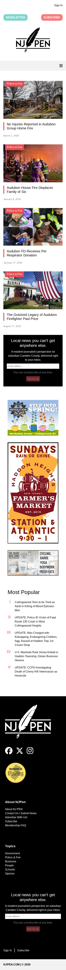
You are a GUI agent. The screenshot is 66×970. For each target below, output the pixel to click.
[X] (19, 753)
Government (12, 853)
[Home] (30, 726)
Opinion (10, 873)
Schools (10, 869)
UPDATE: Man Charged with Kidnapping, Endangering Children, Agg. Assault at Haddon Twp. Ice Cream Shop (36, 638)
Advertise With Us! (16, 817)
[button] (33, 41)
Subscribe (52, 17)
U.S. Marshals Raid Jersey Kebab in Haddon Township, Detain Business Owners (36, 656)
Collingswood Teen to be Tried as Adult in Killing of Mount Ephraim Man (35, 606)
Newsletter (15, 17)
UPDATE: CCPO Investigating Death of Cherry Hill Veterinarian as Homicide (36, 671)
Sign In (58, 5)
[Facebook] (9, 753)
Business (10, 861)
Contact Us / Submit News (21, 813)
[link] (33, 418)
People (9, 865)
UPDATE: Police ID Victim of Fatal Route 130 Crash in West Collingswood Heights (35, 621)
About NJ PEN (14, 809)
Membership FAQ (15, 825)
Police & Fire (13, 857)
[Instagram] (30, 753)
